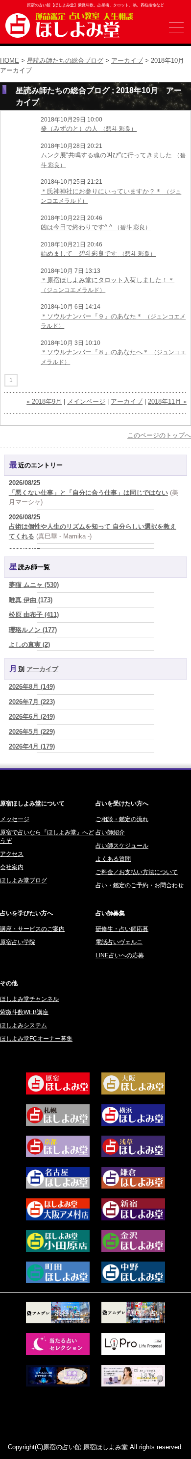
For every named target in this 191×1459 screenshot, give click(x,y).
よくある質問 (113, 858)
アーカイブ (127, 60)
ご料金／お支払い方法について (137, 872)
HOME (9, 60)
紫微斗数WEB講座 (24, 1012)
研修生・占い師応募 (122, 928)
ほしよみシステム (23, 1025)
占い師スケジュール (122, 845)
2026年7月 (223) (32, 701)
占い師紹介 (110, 832)
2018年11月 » (167, 401)
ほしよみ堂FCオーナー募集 (36, 1038)
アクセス (12, 854)
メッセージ (14, 819)
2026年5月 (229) (32, 731)
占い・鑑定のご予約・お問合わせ (140, 885)
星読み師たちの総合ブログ (65, 60)
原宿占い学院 (17, 942)
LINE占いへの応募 (120, 955)
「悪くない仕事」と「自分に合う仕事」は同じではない (88, 492)
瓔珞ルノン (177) (33, 629)
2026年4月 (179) (32, 746)
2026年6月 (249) (32, 716)
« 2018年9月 (44, 401)
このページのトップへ (159, 435)
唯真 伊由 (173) (30, 600)
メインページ (86, 401)
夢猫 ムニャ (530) (34, 584)
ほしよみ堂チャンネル (29, 999)
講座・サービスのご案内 (32, 928)
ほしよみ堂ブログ (23, 880)
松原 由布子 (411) (34, 614)
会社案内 (12, 867)
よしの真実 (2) (29, 644)
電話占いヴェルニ (119, 942)
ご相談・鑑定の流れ (122, 819)
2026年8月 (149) (32, 686)
